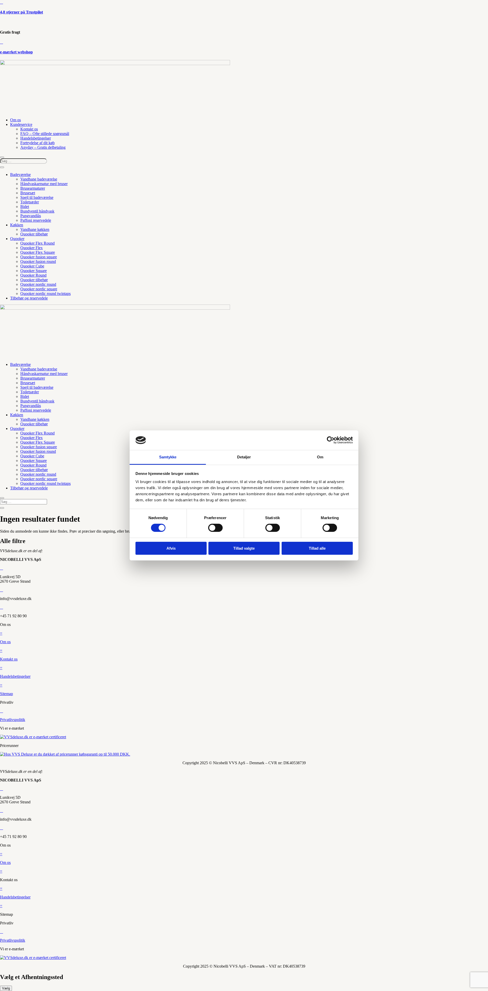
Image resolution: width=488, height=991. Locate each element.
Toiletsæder (29, 202)
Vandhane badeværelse (38, 179)
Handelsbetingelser (35, 138)
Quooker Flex (31, 248)
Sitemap (6, 694)
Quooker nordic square (38, 289)
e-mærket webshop (16, 52)
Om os (15, 120)
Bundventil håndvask (37, 211)
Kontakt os (29, 129)
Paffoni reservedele (35, 220)
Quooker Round (33, 275)
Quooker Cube (32, 266)
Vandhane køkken (34, 229)
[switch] (215, 528)
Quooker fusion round (38, 261)
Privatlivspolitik (12, 719)
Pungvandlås (30, 216)
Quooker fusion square (38, 257)
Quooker (17, 238)
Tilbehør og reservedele (29, 298)
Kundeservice (21, 124)
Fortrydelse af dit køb (37, 143)
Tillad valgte (244, 548)
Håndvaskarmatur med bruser (44, 184)
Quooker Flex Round (37, 243)
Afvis (171, 548)
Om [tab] (320, 457)
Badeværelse (20, 174)
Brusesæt (27, 193)
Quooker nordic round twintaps (45, 293)
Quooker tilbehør (34, 234)
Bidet (24, 206)
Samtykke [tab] (168, 457)
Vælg (6, 988)
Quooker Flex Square (37, 252)
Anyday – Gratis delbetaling (43, 147)
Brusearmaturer (32, 188)
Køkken (16, 225)
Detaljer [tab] (244, 457)
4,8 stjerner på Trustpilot (21, 12)
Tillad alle (317, 548)
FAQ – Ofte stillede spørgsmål (44, 133)
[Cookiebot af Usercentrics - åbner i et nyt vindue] (330, 440)
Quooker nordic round (38, 284)
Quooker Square (33, 270)
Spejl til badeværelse (36, 197)
